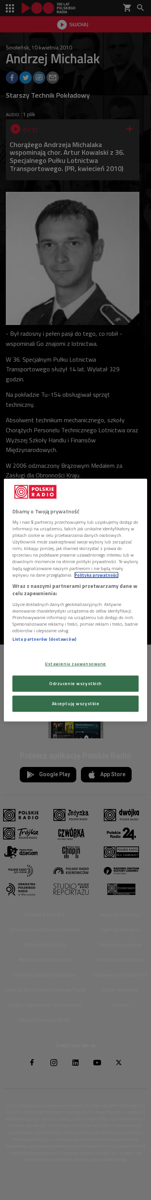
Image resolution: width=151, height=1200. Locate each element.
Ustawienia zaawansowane (75, 663)
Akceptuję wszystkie (76, 703)
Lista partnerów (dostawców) (44, 639)
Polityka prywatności (96, 575)
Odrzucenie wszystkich (75, 683)
